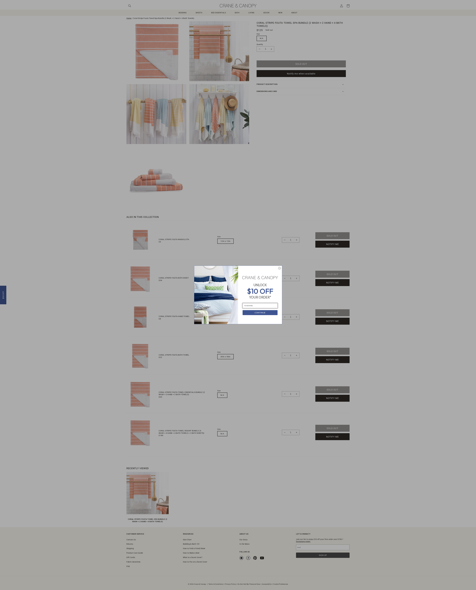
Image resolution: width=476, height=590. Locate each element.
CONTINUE (260, 312)
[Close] (279, 268)
